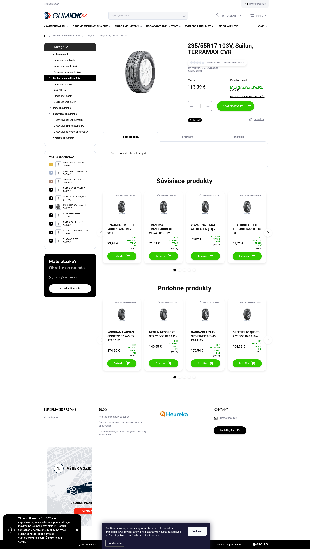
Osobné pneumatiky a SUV (66, 78)
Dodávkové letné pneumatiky (68, 120)
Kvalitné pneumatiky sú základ (114, 416)
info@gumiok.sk (66, 277)
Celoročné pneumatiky (65, 102)
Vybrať (87, 511)
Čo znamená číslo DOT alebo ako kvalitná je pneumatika (120, 424)
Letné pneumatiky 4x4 (65, 60)
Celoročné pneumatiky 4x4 (67, 72)
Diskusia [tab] (239, 136)
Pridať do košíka (232, 106)
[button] (174, 270)
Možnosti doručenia (247, 96)
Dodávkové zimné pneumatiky (69, 125)
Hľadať (183, 15)
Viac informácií (152, 535)
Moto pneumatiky (62, 108)
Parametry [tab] (187, 136)
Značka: (195, 71)
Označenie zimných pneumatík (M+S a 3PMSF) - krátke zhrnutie (123, 433)
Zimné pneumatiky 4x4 (65, 66)
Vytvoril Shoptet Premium (230, 544)
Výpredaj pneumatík (63, 137)
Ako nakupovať (51, 4)
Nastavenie (115, 543)
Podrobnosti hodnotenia (233, 63)
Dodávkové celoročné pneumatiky (71, 131)
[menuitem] (56, 26)
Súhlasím (197, 531)
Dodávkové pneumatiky (65, 114)
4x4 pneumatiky (61, 54)
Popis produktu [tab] (130, 136)
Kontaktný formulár (70, 288)
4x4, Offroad (60, 90)
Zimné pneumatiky (63, 96)
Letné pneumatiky (63, 84)
